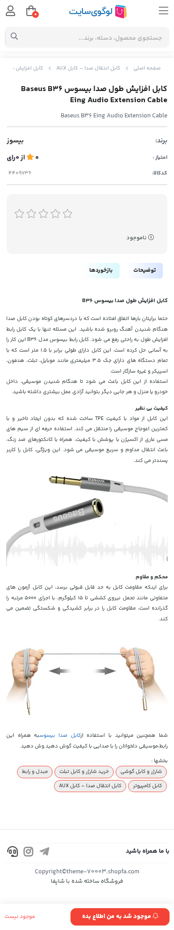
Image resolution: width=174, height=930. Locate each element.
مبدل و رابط (35, 772)
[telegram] (44, 853)
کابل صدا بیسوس (59, 735)
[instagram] (28, 853)
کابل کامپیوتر (147, 786)
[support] (12, 853)
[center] (14, 37)
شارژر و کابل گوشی (141, 772)
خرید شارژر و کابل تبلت (84, 772)
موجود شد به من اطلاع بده (117, 917)
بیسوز (15, 141)
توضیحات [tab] (144, 270)
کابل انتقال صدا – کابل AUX (88, 68)
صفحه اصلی (147, 68)
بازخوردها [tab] (100, 270)
